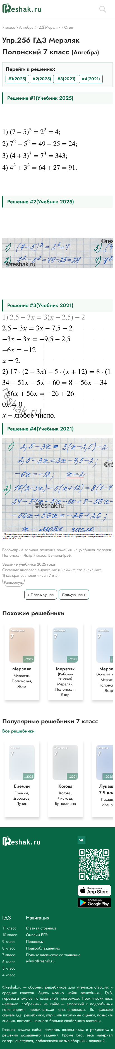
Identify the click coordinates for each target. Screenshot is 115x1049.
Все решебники (18, 731)
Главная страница (41, 928)
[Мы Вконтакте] (81, 840)
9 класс (8, 941)
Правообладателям (43, 948)
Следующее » (74, 594)
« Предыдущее (41, 594)
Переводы (35, 941)
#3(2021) (66, 79)
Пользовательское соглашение (53, 955)
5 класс (8, 968)
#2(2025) (42, 79)
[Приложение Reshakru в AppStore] (94, 894)
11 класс (9, 928)
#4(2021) (91, 79)
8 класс (8, 948)
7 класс (8, 955)
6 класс (8, 961)
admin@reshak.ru (40, 961)
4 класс (8, 975)
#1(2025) (17, 79)
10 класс (9, 935)
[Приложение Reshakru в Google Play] (94, 906)
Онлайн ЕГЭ (37, 935)
